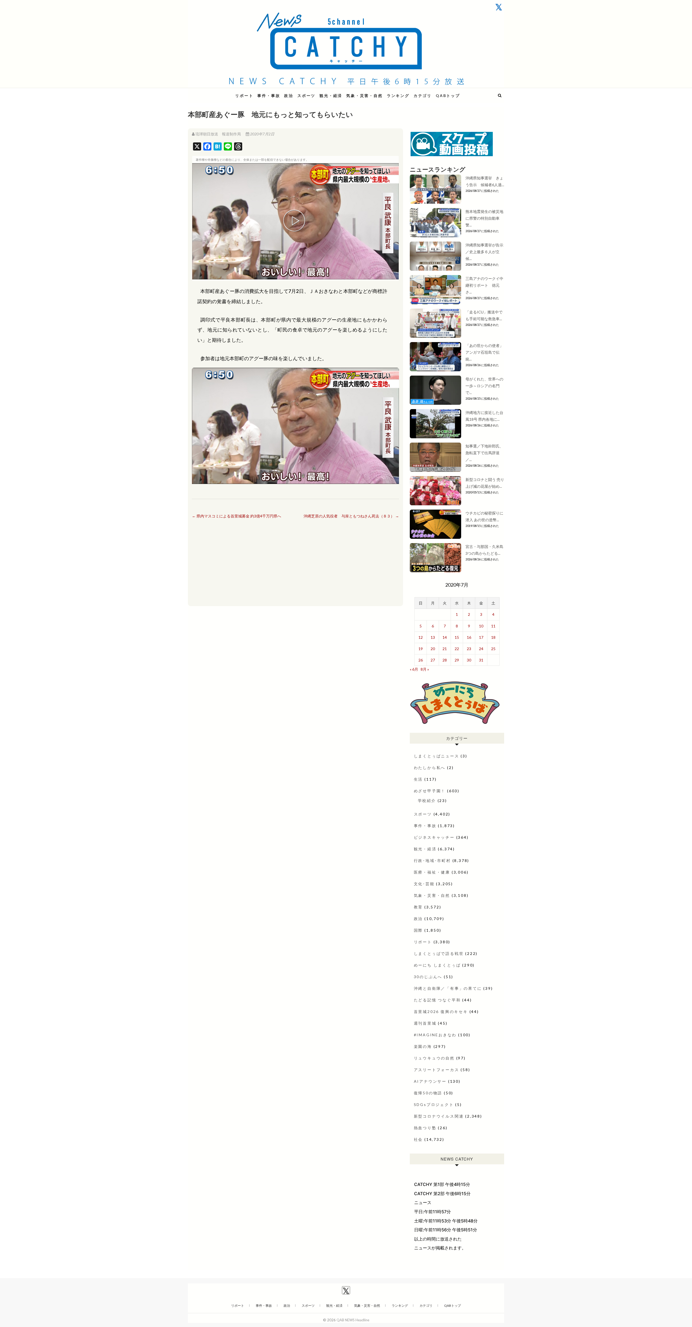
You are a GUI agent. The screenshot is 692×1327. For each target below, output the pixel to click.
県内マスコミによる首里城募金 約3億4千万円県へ (236, 516)
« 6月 (414, 669)
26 (420, 660)
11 (493, 626)
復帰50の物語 (428, 1093)
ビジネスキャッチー (434, 837)
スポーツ (306, 95)
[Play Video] (295, 221)
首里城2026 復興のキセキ (441, 1011)
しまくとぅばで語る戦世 (439, 953)
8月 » (425, 669)
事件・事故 (268, 95)
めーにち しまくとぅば (437, 965)
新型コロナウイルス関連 (439, 1116)
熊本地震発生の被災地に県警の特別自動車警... (484, 218)
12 (420, 637)
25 (493, 648)
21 (445, 648)
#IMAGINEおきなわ (435, 1034)
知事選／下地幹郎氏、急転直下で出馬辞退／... (484, 453)
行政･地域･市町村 (432, 860)
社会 (418, 1139)
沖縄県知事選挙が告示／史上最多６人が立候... (484, 252)
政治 (288, 95)
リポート (244, 95)
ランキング (398, 95)
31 (481, 660)
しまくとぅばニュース (436, 756)
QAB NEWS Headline (216, 92)
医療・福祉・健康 (432, 872)
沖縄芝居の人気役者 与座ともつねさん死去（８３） (351, 516)
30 (469, 660)
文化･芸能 (424, 883)
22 (457, 648)
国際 (418, 930)
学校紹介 (427, 800)
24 (481, 648)
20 (433, 648)
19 (420, 648)
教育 (418, 907)
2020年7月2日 (261, 134)
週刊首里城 (425, 1023)
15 (457, 637)
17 (481, 637)
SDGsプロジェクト (434, 1104)
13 (433, 637)
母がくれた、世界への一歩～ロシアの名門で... (484, 386)
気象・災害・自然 (364, 95)
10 (481, 626)
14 (445, 637)
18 (493, 637)
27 (433, 660)
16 (469, 637)
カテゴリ (423, 95)
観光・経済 (331, 95)
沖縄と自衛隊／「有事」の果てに (448, 988)
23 (469, 648)
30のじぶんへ (428, 976)
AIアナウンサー (430, 1081)
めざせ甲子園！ (430, 790)
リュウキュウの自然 (434, 1058)
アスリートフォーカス (436, 1069)
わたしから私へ (430, 767)
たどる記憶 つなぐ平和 (437, 1000)
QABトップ (448, 95)
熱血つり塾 (425, 1127)
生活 (418, 779)
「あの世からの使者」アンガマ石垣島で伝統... (484, 352)
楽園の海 (423, 1046)
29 (457, 660)
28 (445, 660)
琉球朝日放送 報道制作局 (218, 134)
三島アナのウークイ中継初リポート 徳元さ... (484, 285)
